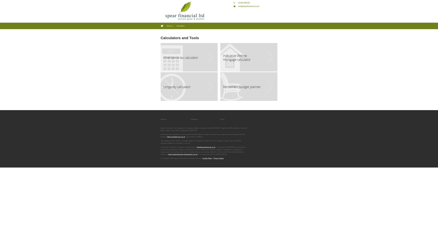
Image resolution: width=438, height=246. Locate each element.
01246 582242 (244, 3)
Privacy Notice (219, 158)
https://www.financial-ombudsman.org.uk (182, 154)
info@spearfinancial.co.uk (248, 6)
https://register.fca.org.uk (176, 137)
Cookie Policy (207, 158)
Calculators (180, 26)
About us (170, 26)
